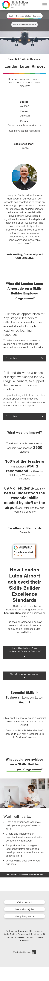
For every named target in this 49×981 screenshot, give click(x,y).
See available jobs (24, 909)
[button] (24, 358)
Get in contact (24, 902)
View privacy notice (24, 916)
